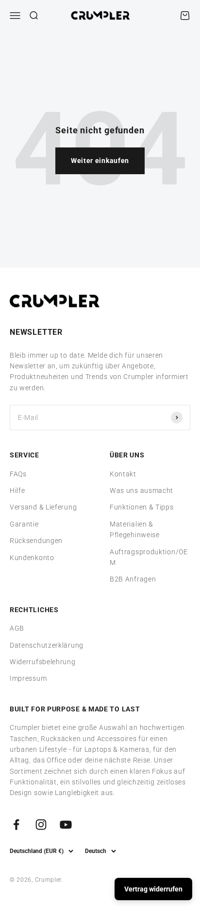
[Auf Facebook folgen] (16, 824)
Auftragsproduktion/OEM (149, 557)
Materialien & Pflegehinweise (135, 529)
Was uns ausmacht (141, 490)
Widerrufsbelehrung (43, 662)
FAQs (18, 474)
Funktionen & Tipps (142, 507)
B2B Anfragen (133, 579)
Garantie (24, 524)
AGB (17, 628)
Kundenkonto (32, 558)
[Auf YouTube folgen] (65, 824)
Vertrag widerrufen (153, 889)
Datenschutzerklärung (46, 645)
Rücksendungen (36, 541)
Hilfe (17, 490)
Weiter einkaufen (100, 160)
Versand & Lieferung (43, 507)
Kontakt (123, 474)
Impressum (28, 678)
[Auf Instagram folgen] (41, 824)
